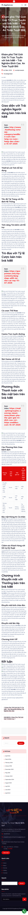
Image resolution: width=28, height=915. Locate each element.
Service (5, 868)
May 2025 (7, 772)
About (4, 865)
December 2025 (9, 769)
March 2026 (8, 759)
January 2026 (8, 766)
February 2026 (9, 762)
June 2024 (7, 789)
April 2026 (7, 755)
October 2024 (9, 776)
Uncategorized (8, 74)
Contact (5, 872)
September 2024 (9, 779)
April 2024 (7, 793)
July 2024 (7, 786)
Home (13, 34)
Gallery (5, 870)
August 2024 (8, 782)
